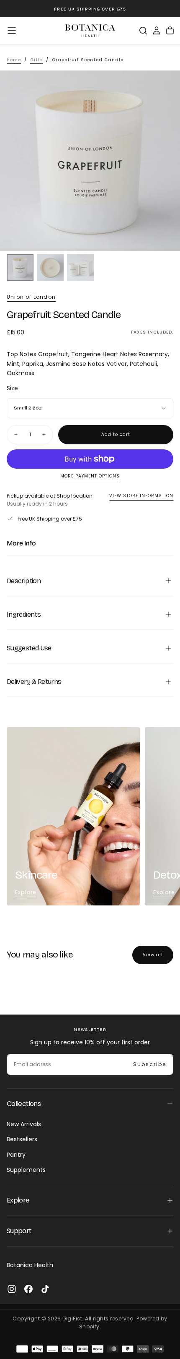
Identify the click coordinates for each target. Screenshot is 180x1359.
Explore (25, 892)
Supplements (26, 1170)
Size (12, 388)
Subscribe (149, 1064)
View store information (141, 496)
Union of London (31, 297)
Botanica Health (30, 1265)
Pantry (16, 1154)
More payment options (90, 476)
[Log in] (157, 30)
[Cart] (170, 30)
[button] (12, 31)
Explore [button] (18, 1200)
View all (153, 955)
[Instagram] (12, 1289)
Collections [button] (24, 1104)
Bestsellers (22, 1139)
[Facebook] (28, 1289)
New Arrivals (24, 1124)
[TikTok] (45, 1289)
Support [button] (19, 1231)
